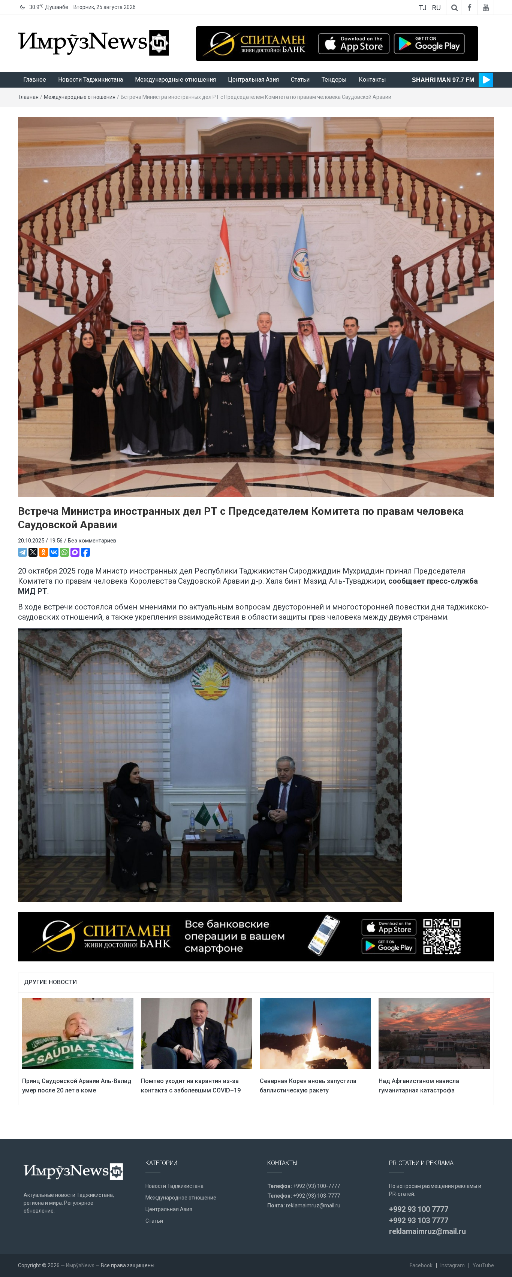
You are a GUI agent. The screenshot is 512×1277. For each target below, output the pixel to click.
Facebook (421, 1265)
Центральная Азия (253, 79)
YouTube (483, 1265)
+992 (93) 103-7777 (316, 1196)
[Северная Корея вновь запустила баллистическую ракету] (315, 1033)
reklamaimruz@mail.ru (313, 1205)
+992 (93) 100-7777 (316, 1186)
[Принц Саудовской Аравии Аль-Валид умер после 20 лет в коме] (77, 1033)
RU (436, 7)
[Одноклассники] (43, 552)
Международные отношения (175, 79)
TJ (423, 7)
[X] (32, 552)
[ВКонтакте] (53, 552)
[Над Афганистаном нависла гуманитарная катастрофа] (434, 1033)
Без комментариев (92, 540)
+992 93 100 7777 (418, 1209)
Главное (34, 79)
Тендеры (334, 79)
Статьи (300, 79)
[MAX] (74, 552)
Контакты (372, 79)
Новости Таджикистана (90, 79)
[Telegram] (22, 552)
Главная (29, 97)
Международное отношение (180, 1198)
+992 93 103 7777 (418, 1220)
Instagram (452, 1265)
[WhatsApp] (64, 552)
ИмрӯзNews (80, 1265)
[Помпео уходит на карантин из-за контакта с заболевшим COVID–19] (196, 1033)
